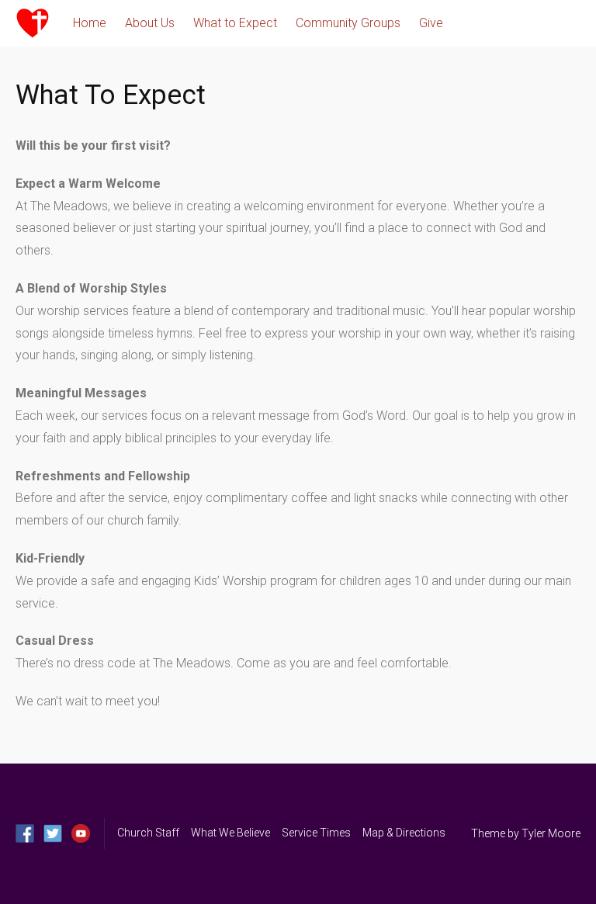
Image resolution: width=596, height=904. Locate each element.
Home (89, 23)
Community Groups (348, 23)
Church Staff (148, 832)
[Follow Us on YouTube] (80, 833)
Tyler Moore (551, 833)
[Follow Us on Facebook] (25, 833)
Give (431, 23)
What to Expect (235, 23)
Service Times (316, 832)
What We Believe (230, 832)
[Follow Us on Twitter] (52, 833)
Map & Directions (403, 832)
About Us (150, 23)
